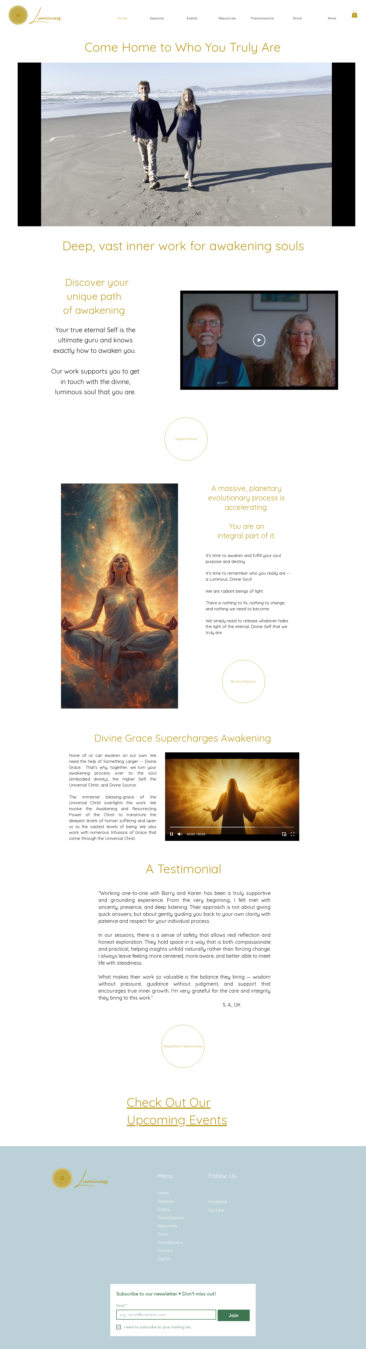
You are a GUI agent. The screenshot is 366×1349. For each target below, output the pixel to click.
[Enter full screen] (348, 219)
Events (164, 1209)
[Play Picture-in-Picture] (340, 219)
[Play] (24, 219)
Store (163, 1234)
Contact (165, 1250)
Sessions (166, 1201)
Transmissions (171, 1217)
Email (121, 1305)
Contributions (170, 1242)
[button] (355, 14)
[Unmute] (32, 219)
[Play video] (259, 340)
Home (163, 1192)
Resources (167, 1225)
